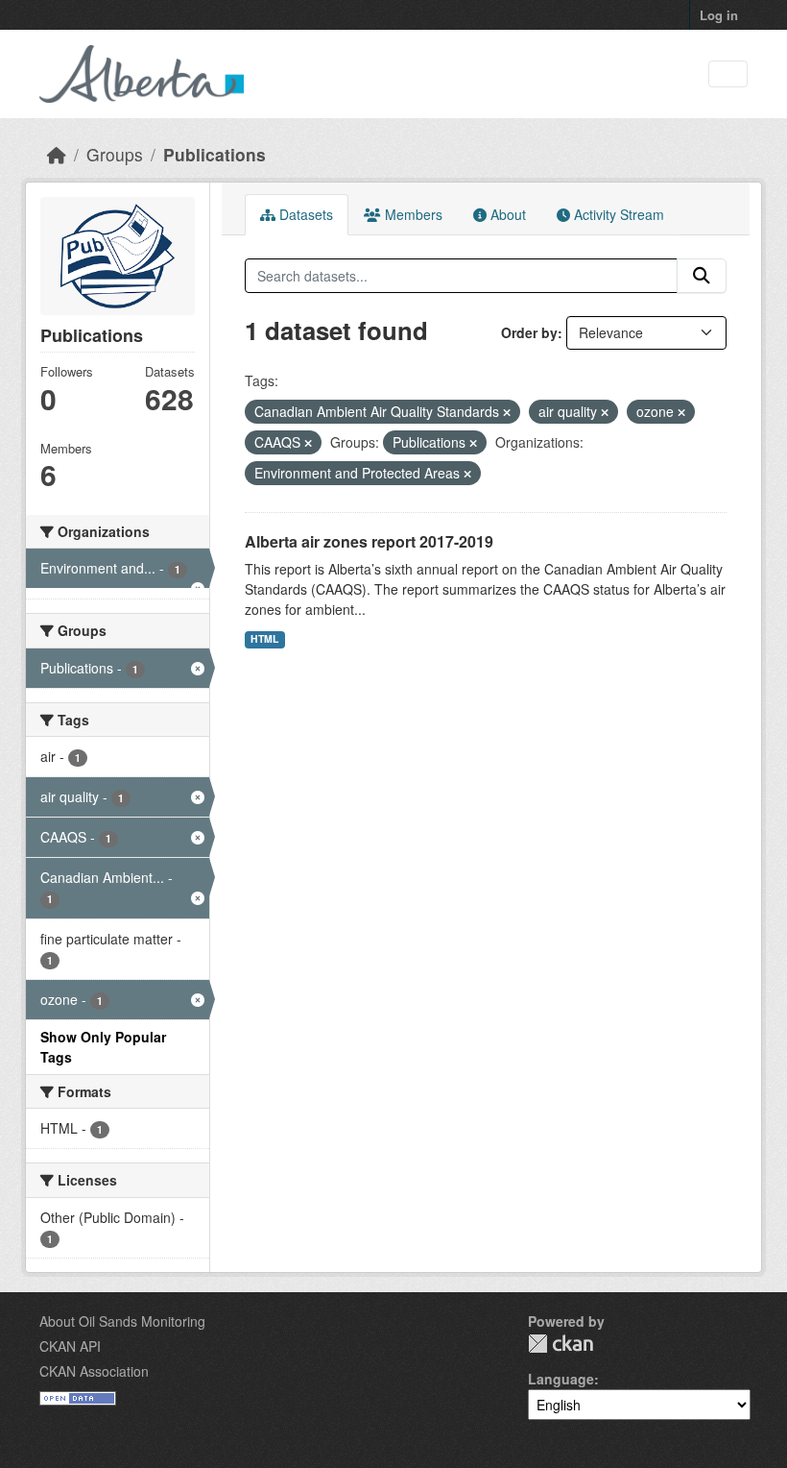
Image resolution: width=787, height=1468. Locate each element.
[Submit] (702, 275)
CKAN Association (94, 1371)
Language (561, 1378)
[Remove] (507, 412)
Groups (114, 154)
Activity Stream (617, 214)
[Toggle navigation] (728, 74)
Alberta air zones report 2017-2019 (369, 541)
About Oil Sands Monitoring (122, 1321)
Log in (719, 15)
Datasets (304, 214)
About (506, 214)
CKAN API (70, 1346)
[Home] (56, 154)
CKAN (560, 1343)
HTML (264, 638)
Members (411, 214)
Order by (529, 332)
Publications (214, 154)
